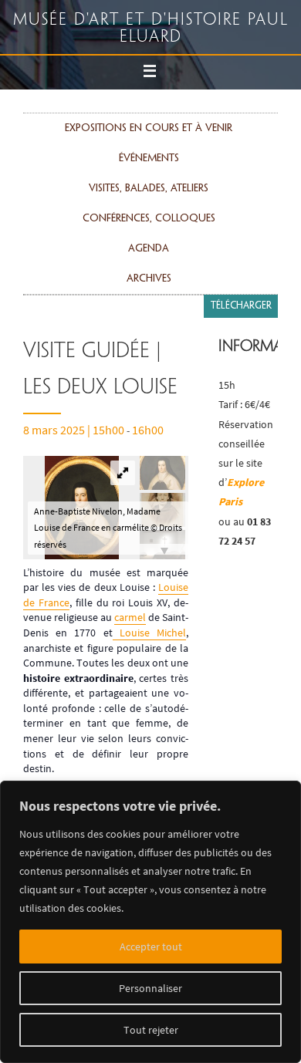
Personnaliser (150, 988)
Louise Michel (149, 632)
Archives (149, 279)
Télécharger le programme (241, 329)
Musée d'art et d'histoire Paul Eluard (151, 28)
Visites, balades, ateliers (148, 189)
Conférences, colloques (149, 219)
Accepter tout (151, 946)
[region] (150, 922)
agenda (148, 249)
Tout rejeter (150, 1030)
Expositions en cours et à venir (148, 128)
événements (149, 159)
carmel (130, 617)
